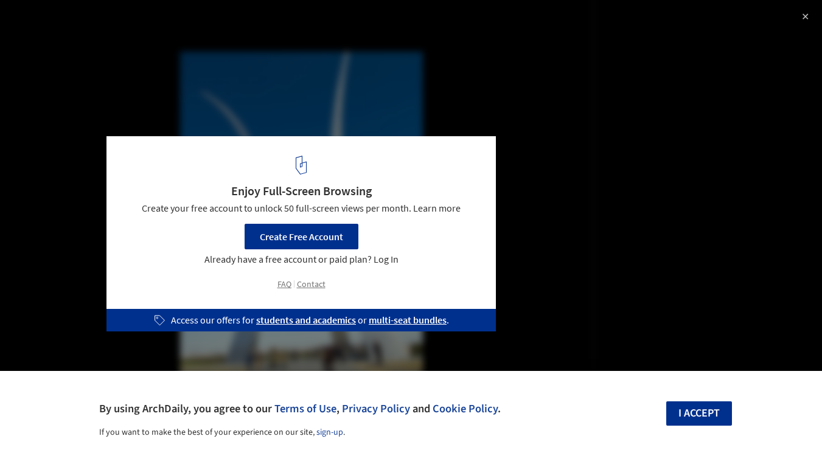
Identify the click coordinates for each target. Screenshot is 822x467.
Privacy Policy (376, 409)
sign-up (329, 432)
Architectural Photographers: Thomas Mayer (148, 22)
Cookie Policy (465, 409)
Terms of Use (305, 409)
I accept (699, 413)
